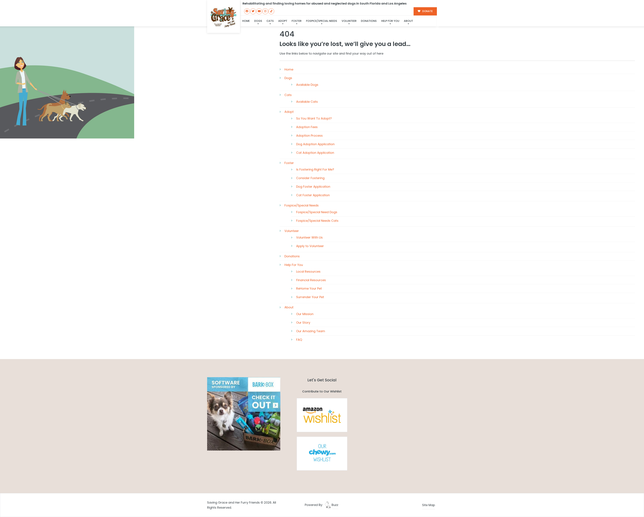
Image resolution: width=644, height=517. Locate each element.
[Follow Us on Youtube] (259, 11)
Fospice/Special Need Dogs (316, 212)
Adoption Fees (307, 127)
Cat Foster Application (313, 195)
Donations (369, 21)
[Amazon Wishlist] (322, 415)
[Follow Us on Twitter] (253, 11)
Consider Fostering (310, 178)
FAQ (299, 340)
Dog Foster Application (313, 186)
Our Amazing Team (310, 331)
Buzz (334, 505)
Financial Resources (311, 280)
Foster (297, 21)
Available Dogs (307, 85)
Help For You (390, 21)
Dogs (258, 21)
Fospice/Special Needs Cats (317, 221)
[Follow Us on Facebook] (247, 11)
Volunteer (349, 21)
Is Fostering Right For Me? (315, 169)
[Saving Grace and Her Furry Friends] (223, 16)
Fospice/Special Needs (321, 21)
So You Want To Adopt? (314, 118)
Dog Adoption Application (315, 144)
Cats (270, 21)
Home (246, 21)
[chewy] (322, 453)
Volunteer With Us (309, 237)
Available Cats (307, 102)
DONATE (427, 11)
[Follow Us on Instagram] (265, 11)
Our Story (303, 322)
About (408, 21)
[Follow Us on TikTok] (271, 11)
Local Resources (308, 271)
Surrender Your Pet (310, 297)
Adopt (282, 21)
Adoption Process (309, 135)
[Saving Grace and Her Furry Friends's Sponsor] (243, 414)
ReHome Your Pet (309, 288)
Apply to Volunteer (310, 246)
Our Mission (304, 314)
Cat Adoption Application (315, 153)
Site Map (428, 505)
